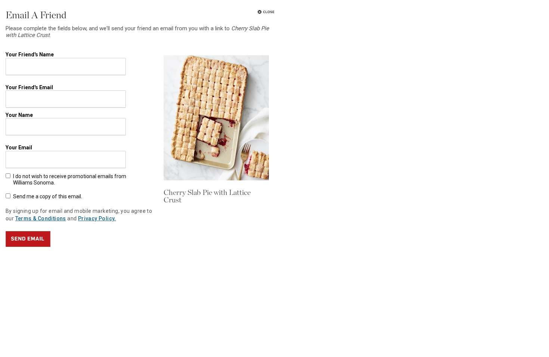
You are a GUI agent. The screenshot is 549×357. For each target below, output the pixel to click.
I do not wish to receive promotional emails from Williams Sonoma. (69, 179)
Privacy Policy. (97, 218)
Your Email (19, 147)
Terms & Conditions (40, 218)
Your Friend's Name (30, 55)
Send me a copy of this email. (47, 196)
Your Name (19, 115)
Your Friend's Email (29, 87)
